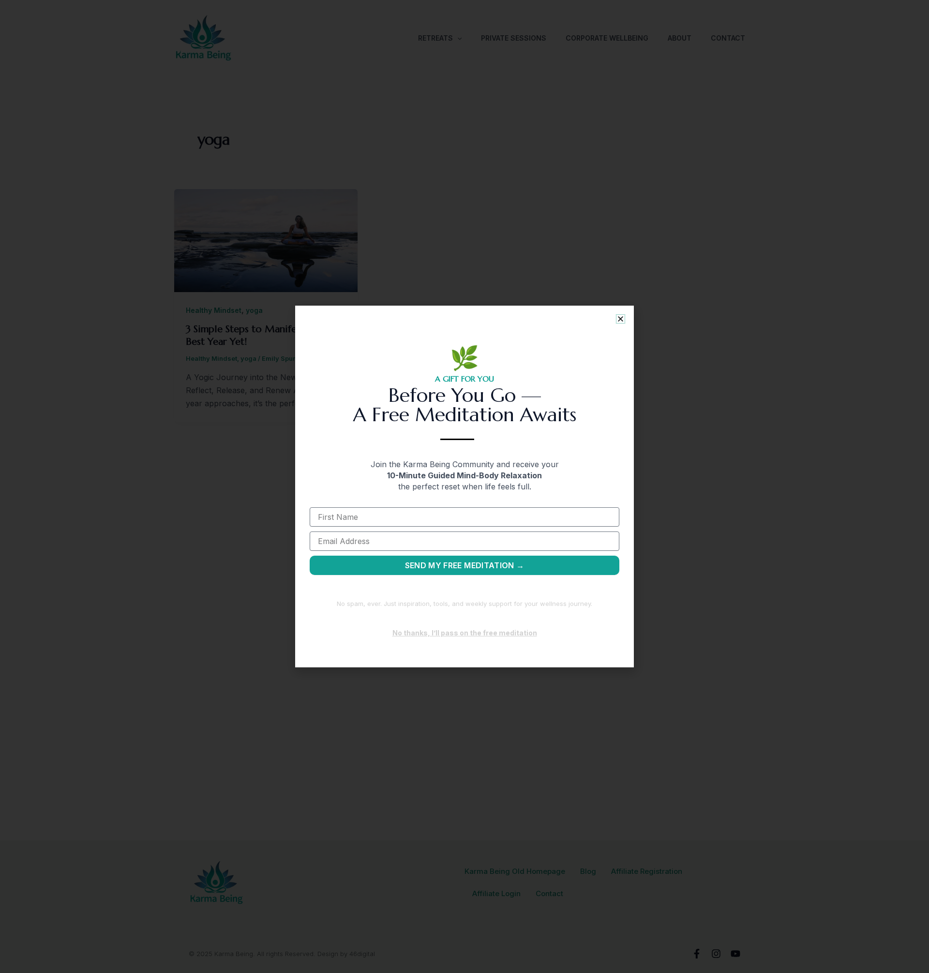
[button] (620, 319)
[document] (464, 486)
